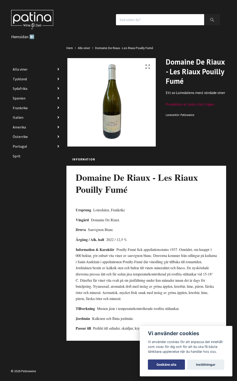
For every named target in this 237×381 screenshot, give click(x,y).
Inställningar (205, 364)
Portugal (20, 146)
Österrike (20, 136)
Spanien (19, 98)
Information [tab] (83, 159)
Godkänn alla (166, 364)
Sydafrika (20, 88)
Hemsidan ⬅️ (22, 36)
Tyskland (20, 79)
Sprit (17, 156)
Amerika (19, 127)
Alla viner (20, 69)
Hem (69, 48)
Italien (18, 117)
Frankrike (20, 108)
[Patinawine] (32, 19)
